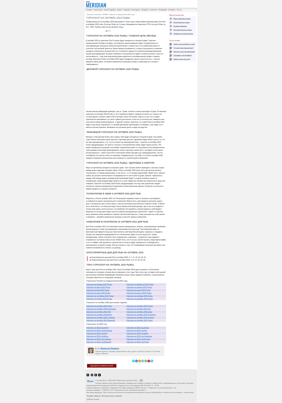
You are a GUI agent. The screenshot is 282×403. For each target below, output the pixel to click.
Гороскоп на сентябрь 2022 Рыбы (100, 296)
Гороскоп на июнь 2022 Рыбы (138, 290)
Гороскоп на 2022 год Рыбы (137, 342)
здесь (121, 27)
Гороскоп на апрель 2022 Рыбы (139, 287)
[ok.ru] (95, 376)
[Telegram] (142, 361)
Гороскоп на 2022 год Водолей (98, 342)
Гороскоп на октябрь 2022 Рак (138, 309)
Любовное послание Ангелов (183, 34)
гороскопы (98, 10)
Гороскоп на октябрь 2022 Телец (139, 306)
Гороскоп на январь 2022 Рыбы (99, 284)
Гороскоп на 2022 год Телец (137, 328)
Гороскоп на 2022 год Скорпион (139, 336)
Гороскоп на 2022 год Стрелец (98, 339)
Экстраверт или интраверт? (182, 55)
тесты (179, 10)
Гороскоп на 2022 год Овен (97, 328)
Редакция (90, 396)
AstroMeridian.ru (102, 380)
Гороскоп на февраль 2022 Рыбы (140, 284)
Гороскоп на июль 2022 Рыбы (98, 293)
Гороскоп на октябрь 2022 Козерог (140, 318)
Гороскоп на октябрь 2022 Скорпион (141, 315)
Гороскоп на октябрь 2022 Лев (98, 312)
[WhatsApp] (145, 361)
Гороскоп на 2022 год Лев (96, 333)
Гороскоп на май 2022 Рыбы (97, 290)
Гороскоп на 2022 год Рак (136, 331)
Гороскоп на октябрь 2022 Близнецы (101, 309)
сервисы (171, 10)
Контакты (97, 396)
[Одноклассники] (139, 361)
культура (153, 10)
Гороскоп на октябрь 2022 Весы (99, 315)
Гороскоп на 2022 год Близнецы (99, 331)
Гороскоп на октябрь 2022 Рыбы (139, 296)
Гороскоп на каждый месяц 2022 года (121, 14)
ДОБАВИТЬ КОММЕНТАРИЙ (101, 366)
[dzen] (99, 376)
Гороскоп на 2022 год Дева (137, 333)
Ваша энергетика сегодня (182, 19)
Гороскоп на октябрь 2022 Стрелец (100, 318)
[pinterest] (92, 376)
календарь (135, 10)
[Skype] (152, 361)
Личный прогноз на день (181, 22)
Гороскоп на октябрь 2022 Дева (139, 312)
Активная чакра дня (180, 26)
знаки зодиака (110, 10)
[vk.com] (87, 376)
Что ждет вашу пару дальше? (183, 48)
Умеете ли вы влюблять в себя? (184, 44)
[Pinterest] (148, 361)
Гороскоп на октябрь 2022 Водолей (100, 320)
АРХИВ (105, 14)
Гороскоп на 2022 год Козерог (138, 339)
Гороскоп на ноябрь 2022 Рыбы (99, 299)
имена (119, 10)
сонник (89, 10)
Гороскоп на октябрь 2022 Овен (99, 306)
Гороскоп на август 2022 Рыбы (138, 293)
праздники (162, 10)
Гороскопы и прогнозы (93, 14)
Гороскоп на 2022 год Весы (97, 336)
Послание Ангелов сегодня (182, 30)
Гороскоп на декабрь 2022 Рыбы (139, 299)
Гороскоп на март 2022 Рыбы (98, 287)
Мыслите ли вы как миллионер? (184, 51)
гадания (126, 10)
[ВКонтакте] (136, 361)
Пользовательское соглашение (112, 396)
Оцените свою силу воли (181, 59)
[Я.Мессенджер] (133, 361)
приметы (145, 10)
